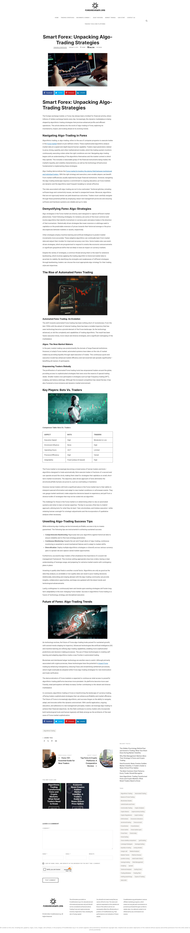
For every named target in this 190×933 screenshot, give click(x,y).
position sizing (125, 858)
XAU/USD (124, 880)
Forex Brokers (135, 826)
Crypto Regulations (126, 815)
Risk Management (138, 862)
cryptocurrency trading (138, 811)
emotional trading (126, 822)
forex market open (136, 829)
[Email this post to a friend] (56, 741)
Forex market (52, 144)
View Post (54, 808)
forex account (138, 822)
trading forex (138, 869)
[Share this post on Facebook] (44, 741)
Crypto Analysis (139, 808)
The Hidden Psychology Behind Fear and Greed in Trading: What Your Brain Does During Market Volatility (133, 750)
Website (91, 854)
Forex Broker (124, 826)
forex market (124, 829)
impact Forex (103, 663)
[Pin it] (52, 741)
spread (131, 865)
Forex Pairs (124, 833)
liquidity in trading (126, 847)
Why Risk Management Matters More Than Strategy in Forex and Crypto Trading (133, 758)
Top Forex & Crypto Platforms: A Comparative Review (95, 760)
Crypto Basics (125, 811)
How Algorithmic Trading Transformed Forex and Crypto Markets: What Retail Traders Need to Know (53, 793)
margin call (124, 851)
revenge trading (125, 862)
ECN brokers (124, 819)
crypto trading (139, 815)
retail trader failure (137, 858)
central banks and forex (127, 804)
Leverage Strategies (126, 844)
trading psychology (126, 876)
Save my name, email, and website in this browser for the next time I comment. (72, 863)
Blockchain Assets (126, 800)
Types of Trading (139, 876)
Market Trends (125, 855)
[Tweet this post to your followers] (48, 741)
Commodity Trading (126, 808)
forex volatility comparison (128, 840)
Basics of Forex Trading (127, 797)
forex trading (124, 837)
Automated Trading (140, 793)
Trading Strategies (60, 47)
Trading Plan (137, 873)
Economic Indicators (137, 819)
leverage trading (139, 844)
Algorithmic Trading (49, 730)
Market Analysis (134, 851)
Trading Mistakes (126, 873)
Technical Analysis (126, 869)
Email (68, 854)
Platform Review (136, 855)
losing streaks (138, 847)
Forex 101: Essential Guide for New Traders (60, 759)
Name (45, 854)
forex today (133, 833)
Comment (46, 828)
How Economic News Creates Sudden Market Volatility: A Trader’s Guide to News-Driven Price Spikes (77, 793)
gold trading (142, 840)
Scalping (123, 865)
